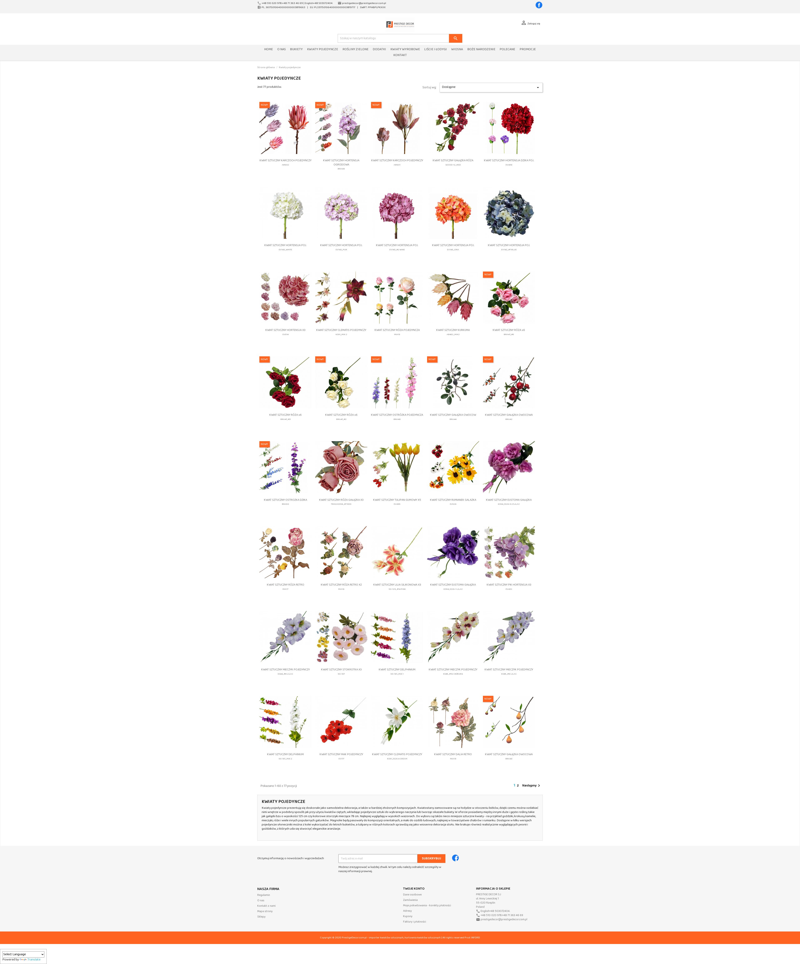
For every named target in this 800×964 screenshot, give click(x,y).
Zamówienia (410, 900)
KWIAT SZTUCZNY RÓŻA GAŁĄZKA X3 (341, 502)
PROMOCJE (528, 49)
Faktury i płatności (414, 921)
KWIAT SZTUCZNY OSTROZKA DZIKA (285, 502)
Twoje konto (414, 888)
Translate (33, 959)
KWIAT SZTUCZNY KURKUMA (453, 332)
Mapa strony (265, 911)
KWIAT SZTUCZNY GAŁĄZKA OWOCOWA (509, 417)
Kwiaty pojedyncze (322, 49)
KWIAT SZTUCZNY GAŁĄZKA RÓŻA (453, 162)
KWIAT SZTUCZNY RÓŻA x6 (509, 332)
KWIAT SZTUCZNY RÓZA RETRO (285, 586)
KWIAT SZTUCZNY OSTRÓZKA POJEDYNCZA (397, 417)
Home (268, 49)
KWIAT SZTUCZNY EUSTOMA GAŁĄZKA (509, 502)
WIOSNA (457, 49)
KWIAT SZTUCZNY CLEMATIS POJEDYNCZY (341, 332)
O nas (281, 49)
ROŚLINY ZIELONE (355, 49)
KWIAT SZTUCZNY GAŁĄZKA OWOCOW (453, 417)
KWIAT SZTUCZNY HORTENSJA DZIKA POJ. (509, 162)
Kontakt (400, 55)
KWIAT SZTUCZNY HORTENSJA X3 (285, 332)
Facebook (539, 5)
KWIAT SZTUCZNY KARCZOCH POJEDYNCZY (285, 162)
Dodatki (379, 49)
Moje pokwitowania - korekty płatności (427, 905)
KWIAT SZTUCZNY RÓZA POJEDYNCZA (397, 332)
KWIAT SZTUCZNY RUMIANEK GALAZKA (453, 502)
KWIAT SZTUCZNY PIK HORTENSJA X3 (509, 586)
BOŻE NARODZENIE (481, 49)
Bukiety (296, 49)
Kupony (407, 916)
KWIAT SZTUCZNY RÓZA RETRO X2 (341, 586)
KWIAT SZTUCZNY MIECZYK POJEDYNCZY (285, 671)
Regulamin (263, 895)
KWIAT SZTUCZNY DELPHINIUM (397, 671)
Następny (531, 785)
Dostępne (491, 87)
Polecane (507, 49)
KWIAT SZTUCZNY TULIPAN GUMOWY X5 (397, 502)
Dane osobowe (412, 894)
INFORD (475, 937)
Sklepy (261, 916)
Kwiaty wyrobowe (405, 49)
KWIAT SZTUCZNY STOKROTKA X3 (341, 671)
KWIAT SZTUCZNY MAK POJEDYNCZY (341, 756)
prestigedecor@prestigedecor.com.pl (504, 919)
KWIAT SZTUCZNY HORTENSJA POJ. (285, 247)
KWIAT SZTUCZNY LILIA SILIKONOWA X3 (397, 586)
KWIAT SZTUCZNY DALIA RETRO (453, 756)
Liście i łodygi (435, 49)
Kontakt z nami (266, 906)
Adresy (407, 911)
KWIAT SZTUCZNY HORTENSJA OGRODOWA (341, 164)
